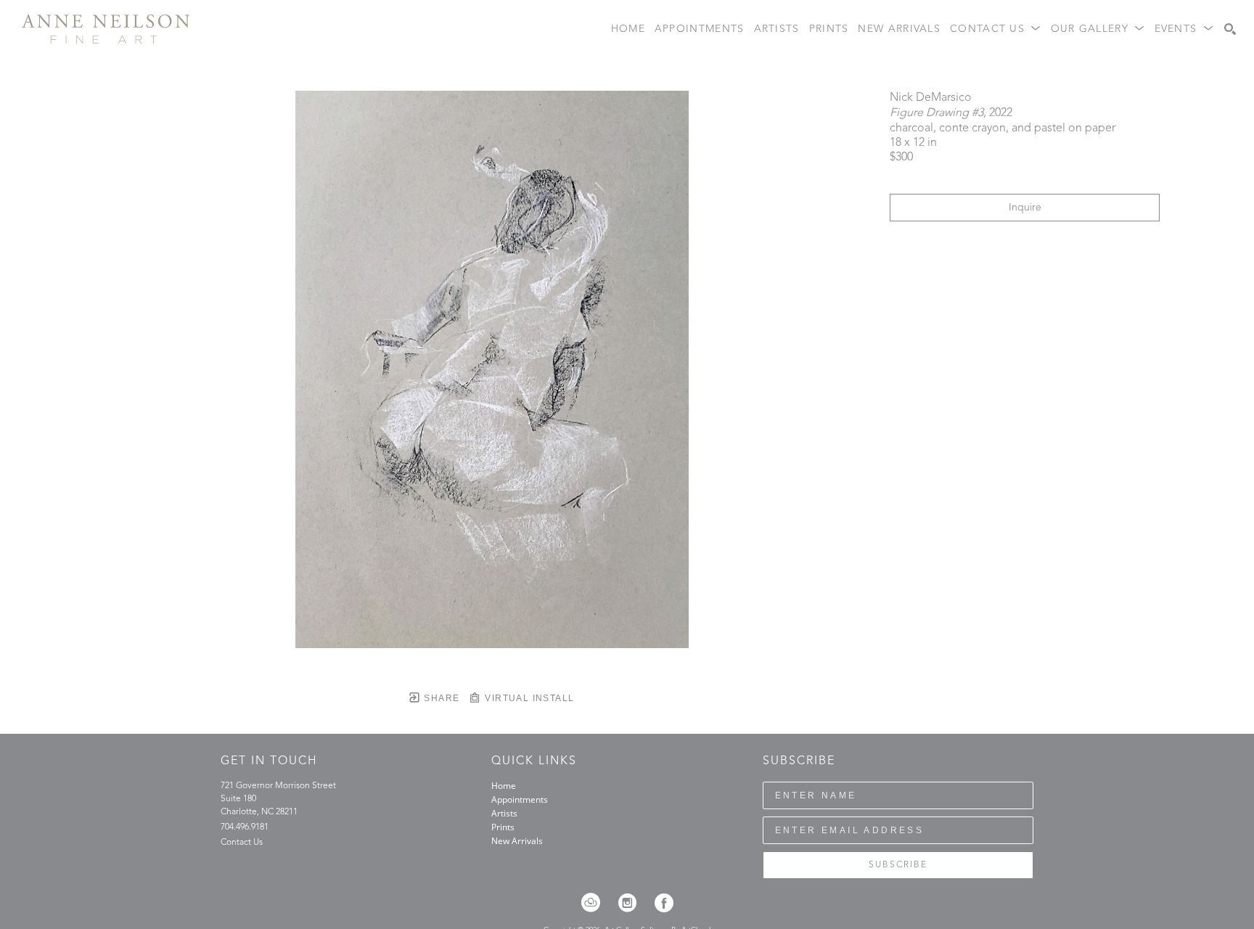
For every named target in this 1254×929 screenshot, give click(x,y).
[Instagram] (632, 902)
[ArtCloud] (595, 902)
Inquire (1025, 207)
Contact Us (242, 842)
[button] (995, 29)
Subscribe (898, 865)
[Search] (1230, 29)
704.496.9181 (245, 827)
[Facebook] (664, 902)
